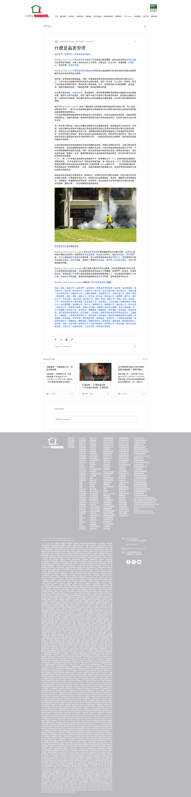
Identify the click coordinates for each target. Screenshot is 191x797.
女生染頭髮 (90, 639)
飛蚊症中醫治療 (102, 750)
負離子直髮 (63, 621)
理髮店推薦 (45, 611)
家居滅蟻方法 (54, 601)
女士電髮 (72, 619)
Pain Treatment (49, 790)
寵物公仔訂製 (76, 716)
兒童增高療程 (106, 756)
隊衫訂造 (59, 698)
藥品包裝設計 (65, 648)
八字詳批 (97, 571)
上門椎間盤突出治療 (48, 782)
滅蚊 (90, 589)
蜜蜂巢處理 (99, 597)
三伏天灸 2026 (73, 748)
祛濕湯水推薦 (101, 748)
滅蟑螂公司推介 (71, 597)
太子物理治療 (102, 766)
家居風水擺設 (94, 559)
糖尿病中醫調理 (83, 746)
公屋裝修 (82, 495)
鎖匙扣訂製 (105, 710)
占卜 (46, 577)
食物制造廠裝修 (139, 453)
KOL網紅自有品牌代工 (57, 670)
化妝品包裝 (52, 555)
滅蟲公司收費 (57, 589)
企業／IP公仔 (81, 720)
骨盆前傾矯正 (53, 724)
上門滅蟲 (70, 609)
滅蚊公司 (101, 589)
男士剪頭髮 (96, 617)
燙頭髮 (73, 621)
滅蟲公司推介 (93, 587)
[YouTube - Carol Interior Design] (139, 562)
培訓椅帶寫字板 (99, 547)
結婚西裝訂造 (50, 680)
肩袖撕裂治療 (69, 732)
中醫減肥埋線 (93, 746)
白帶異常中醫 (87, 760)
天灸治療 (78, 742)
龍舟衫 (91, 676)
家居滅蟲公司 (97, 599)
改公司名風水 (55, 575)
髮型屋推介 (61, 611)
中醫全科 (60, 736)
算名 (76, 571)
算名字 (81, 571)
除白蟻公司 (49, 595)
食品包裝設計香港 (102, 646)
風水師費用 (98, 565)
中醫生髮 (103, 700)
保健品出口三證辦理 (78, 660)
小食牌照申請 (124, 515)
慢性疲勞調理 (96, 744)
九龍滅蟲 (80, 646)
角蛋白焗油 (62, 623)
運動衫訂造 (72, 690)
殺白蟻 (94, 595)
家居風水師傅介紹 (70, 567)
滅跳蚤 (97, 641)
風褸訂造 (87, 670)
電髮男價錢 (49, 639)
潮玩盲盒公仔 (106, 718)
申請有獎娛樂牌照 (140, 495)
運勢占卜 (52, 577)
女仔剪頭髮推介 (49, 619)
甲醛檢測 (78, 643)
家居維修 (82, 502)
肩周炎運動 (108, 772)
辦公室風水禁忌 (98, 561)
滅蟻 (62, 589)
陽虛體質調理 (90, 776)
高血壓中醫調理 (73, 746)
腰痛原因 (63, 772)
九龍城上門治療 (55, 788)
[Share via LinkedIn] (66, 340)
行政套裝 (92, 672)
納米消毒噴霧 (78, 609)
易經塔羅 (69, 583)
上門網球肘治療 (72, 782)
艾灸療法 (84, 742)
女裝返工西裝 (99, 684)
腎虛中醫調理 (94, 736)
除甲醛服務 (48, 607)
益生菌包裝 (106, 656)
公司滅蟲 (70, 603)
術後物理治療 (72, 730)
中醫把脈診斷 (58, 748)
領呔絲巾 (80, 672)
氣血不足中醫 (58, 766)
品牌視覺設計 (63, 658)
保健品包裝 (101, 555)
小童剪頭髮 (45, 625)
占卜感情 (65, 577)
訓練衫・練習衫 (68, 700)
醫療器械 (76, 543)
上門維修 (82, 500)
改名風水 (103, 573)
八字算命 (70, 571)
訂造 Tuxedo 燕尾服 (49, 682)
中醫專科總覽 (53, 734)
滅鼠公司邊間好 (48, 591)
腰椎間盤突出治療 (100, 722)
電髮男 (60, 631)
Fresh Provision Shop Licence (144, 513)
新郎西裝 (57, 680)
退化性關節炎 (71, 758)
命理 (104, 557)
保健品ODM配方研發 (88, 658)
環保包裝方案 (61, 656)
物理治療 (82, 543)
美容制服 (96, 674)
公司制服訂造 (81, 690)
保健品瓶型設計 (62, 650)
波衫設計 (52, 678)
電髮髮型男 (57, 639)
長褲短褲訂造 (90, 690)
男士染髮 (55, 629)
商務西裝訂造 (79, 680)
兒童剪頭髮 (66, 625)
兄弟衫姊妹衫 (85, 678)
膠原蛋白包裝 (98, 656)
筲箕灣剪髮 (68, 615)
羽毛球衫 (80, 676)
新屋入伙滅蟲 (103, 607)
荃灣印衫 (98, 692)
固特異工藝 (87, 688)
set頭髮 (69, 633)
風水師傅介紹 (72, 565)
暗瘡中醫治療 (80, 738)
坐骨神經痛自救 (99, 772)
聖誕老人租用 (59, 714)
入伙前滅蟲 (95, 607)
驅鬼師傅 (72, 579)
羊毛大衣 (98, 682)
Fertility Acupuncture (81, 790)
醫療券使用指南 (102, 782)
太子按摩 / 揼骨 (50, 728)
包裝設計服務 (75, 654)
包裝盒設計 (53, 557)
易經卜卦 (104, 581)
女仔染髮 (97, 639)
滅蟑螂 (56, 597)
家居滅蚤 (61, 601)
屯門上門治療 (92, 784)
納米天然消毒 (54, 645)
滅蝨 (91, 591)
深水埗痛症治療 (56, 770)
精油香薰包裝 (103, 648)
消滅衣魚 (61, 599)
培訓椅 (91, 547)
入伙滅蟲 (57, 609)
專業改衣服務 (46, 686)
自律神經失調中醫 (53, 752)
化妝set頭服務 (52, 633)
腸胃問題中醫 (89, 702)
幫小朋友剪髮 (99, 625)
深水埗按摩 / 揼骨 (71, 728)
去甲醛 (84, 605)
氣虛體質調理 (81, 776)
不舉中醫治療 (77, 736)
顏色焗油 (70, 627)
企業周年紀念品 (68, 712)
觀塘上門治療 (74, 784)
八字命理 (109, 557)
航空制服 (109, 674)
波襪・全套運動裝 (89, 700)
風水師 (58, 565)
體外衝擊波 (54, 730)
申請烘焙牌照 (108, 473)
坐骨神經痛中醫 (90, 704)
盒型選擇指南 (48, 652)
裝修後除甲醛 (93, 643)
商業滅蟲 (64, 603)
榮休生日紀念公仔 (86, 716)
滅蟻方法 (67, 589)
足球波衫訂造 (106, 692)
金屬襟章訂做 (87, 708)
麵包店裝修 (123, 504)
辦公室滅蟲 (77, 603)
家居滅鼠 (107, 601)
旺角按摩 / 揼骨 (60, 728)
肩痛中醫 (82, 704)
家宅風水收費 (65, 569)
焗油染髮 (64, 627)
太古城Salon (97, 613)
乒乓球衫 (101, 676)
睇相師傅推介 (83, 581)
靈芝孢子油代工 (50, 666)
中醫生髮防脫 (82, 756)
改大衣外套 (76, 686)
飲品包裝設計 (84, 648)
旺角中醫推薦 (78, 768)
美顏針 (98, 700)
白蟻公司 (88, 595)
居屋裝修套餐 (124, 456)
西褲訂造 (73, 672)
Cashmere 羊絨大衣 (89, 682)
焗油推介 (69, 623)
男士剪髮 (80, 617)
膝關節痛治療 (50, 722)
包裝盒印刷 (68, 557)
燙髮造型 (106, 631)
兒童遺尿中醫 (48, 742)
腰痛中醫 (61, 704)
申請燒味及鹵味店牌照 (142, 489)
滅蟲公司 (66, 587)
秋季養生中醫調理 (58, 776)
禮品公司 (63, 553)
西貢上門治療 (64, 788)
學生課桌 (91, 551)
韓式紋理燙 (93, 635)
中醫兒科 (87, 706)
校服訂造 (44, 676)
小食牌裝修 (138, 469)
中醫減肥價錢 (102, 746)
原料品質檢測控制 (65, 660)
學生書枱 (85, 551)
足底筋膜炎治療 (75, 722)
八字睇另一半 (88, 569)
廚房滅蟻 (86, 601)
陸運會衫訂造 (97, 698)
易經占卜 (97, 581)
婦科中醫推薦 (84, 766)
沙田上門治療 (65, 784)
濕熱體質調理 (108, 776)
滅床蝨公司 (64, 593)
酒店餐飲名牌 (88, 710)
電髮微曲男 (83, 631)
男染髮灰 (109, 629)
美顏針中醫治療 (88, 764)
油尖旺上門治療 (105, 786)
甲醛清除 (89, 605)
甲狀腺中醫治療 (60, 764)
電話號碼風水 (103, 563)
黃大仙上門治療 (58, 786)
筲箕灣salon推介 (90, 615)
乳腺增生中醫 (72, 762)
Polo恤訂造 (93, 545)
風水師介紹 (106, 565)
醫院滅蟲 (55, 646)
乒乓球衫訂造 (79, 694)
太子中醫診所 (48, 708)
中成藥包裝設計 (55, 648)
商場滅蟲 (107, 645)
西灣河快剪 (106, 615)
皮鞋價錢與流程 (105, 688)
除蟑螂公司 (85, 597)
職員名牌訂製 (71, 710)
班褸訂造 (71, 678)
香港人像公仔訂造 (49, 718)
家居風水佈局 (56, 569)
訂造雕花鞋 (61, 688)
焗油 (56, 623)
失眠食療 (49, 738)
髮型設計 (57, 617)
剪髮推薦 (95, 623)
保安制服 (65, 674)
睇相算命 (52, 581)
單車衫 (86, 676)
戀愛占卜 (74, 585)
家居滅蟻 (46, 601)
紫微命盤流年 (64, 573)
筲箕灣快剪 (99, 615)
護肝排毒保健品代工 (103, 666)
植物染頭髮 (51, 621)
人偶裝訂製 (85, 712)
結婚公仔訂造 (57, 716)
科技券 (69, 545)
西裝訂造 (49, 672)
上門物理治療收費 (83, 782)
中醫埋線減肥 (93, 750)
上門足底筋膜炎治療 (61, 782)
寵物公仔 (55, 720)
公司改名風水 (64, 575)
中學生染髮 (94, 627)
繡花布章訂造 (106, 708)
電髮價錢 (48, 631)
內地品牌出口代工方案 (100, 668)
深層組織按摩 (97, 726)
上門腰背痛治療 (65, 780)
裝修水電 (93, 517)
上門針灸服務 (105, 778)
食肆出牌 (106, 467)
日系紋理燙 (109, 635)
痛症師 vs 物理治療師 (92, 728)
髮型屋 (51, 611)
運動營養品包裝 (93, 648)
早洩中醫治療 (86, 736)
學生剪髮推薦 (108, 625)
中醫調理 (88, 732)
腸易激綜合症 (53, 746)
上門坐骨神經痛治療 (96, 780)
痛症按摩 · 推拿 (75, 726)
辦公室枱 (66, 549)
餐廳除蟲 (98, 603)
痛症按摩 (89, 726)
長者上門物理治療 (65, 778)
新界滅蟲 (86, 646)
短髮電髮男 (90, 631)
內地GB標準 (105, 654)
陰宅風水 (76, 563)
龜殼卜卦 (62, 583)
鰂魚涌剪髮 (64, 613)
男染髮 (44, 629)
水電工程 (93, 513)
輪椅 (87, 543)
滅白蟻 (95, 593)
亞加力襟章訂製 (96, 708)
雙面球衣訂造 (59, 700)
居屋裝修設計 (124, 458)
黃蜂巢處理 (106, 597)
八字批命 (91, 571)
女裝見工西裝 (108, 684)
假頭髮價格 (99, 621)
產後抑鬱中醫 (70, 764)
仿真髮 (88, 621)
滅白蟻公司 (81, 595)
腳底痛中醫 (54, 704)
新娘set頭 (81, 633)
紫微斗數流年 (48, 573)
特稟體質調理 (65, 750)
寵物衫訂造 (93, 678)
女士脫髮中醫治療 (99, 758)
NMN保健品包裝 (89, 656)
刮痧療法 (107, 732)
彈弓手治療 (62, 758)
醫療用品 (64, 543)
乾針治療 (97, 730)
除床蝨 (58, 593)
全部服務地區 (65, 708)
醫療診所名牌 (97, 710)
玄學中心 (45, 559)
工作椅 (86, 547)
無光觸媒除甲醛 (70, 643)
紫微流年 (56, 573)
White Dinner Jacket (71, 682)
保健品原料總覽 (49, 664)
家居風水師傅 (60, 567)
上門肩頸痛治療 (75, 780)
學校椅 (102, 551)
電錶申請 (106, 460)
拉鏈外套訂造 (63, 692)
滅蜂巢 (50, 599)
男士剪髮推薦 (88, 617)
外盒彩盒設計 (81, 650)
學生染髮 (87, 627)
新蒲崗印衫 (91, 692)
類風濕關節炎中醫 (94, 752)
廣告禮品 (82, 553)
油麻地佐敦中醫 (46, 772)
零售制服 (103, 674)
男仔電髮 (70, 631)
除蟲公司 (103, 587)
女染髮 (84, 639)
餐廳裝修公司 (124, 489)
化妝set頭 (59, 633)
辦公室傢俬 (47, 547)
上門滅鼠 (51, 603)
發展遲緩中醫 (61, 740)
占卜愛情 (60, 585)
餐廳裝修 (122, 495)
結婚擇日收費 (98, 579)
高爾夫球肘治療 (58, 726)
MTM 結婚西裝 (59, 684)
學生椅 (97, 551)
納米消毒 (85, 609)
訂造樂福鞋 (108, 686)
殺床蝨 (76, 593)
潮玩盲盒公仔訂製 (47, 716)
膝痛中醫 (68, 704)
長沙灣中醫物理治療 (80, 770)
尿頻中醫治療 (62, 754)
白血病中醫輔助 (92, 740)
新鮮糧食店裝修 (139, 447)
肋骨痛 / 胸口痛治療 (89, 724)
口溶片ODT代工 (94, 662)
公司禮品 (88, 553)
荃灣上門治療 (83, 784)
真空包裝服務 (83, 557)
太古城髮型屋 (89, 613)
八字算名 (80, 575)
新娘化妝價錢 (102, 633)
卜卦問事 (91, 577)
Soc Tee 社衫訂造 (100, 690)
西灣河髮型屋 (99, 611)
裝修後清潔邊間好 (71, 607)
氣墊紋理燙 (68, 637)
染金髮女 (51, 641)
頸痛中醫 (47, 704)
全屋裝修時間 (124, 449)
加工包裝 (46, 557)
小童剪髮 (109, 623)
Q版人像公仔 (70, 718)
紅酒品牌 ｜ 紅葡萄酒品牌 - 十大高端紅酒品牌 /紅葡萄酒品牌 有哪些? (95, 386)
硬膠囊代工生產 (67, 662)
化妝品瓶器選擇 (98, 650)
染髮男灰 (102, 629)
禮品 (52, 553)
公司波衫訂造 (67, 698)
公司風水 (89, 561)
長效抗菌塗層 (63, 645)
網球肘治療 (66, 722)
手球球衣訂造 (62, 694)
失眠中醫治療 (71, 734)
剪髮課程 (106, 621)
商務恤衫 (76, 684)
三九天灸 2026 (82, 748)
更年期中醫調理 (57, 760)
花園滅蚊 (58, 603)
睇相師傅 (74, 581)
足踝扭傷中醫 (46, 706)
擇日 (77, 579)
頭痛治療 (83, 722)
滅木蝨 (107, 591)
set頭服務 (75, 633)
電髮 (43, 631)
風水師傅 (64, 565)
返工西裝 (93, 680)
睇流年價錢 (51, 571)
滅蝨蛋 (95, 591)
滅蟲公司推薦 (84, 587)
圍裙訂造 (106, 670)
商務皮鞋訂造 (79, 688)
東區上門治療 (87, 786)
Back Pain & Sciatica (69, 790)
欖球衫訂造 (102, 694)
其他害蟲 (107, 641)
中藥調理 (65, 748)
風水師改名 (46, 575)
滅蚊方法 (95, 589)
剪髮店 (100, 609)
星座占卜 (61, 579)
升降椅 (107, 547)
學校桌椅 (107, 551)
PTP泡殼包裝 (89, 650)
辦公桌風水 (47, 563)
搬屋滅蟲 (64, 609)
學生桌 (73, 551)
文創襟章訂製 (62, 710)
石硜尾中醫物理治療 (106, 770)
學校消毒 (101, 645)
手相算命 (58, 581)
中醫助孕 (103, 734)
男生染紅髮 (75, 629)
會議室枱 (101, 549)
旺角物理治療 (87, 768)
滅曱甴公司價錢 (48, 597)
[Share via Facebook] (56, 340)
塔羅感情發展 (83, 577)
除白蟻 (107, 593)
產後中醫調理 (80, 758)
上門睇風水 (85, 559)
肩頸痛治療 (95, 720)
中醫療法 (63, 702)
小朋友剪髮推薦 (81, 625)
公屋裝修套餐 (124, 451)
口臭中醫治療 (53, 754)
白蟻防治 (101, 593)
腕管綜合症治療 (53, 758)
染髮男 (110, 627)
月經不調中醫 (48, 760)
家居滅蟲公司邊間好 (86, 599)
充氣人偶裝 (92, 712)
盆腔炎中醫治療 (82, 762)
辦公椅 (74, 547)
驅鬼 (66, 579)
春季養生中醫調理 (106, 774)
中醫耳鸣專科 (69, 744)
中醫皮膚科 (67, 706)
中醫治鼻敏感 (96, 774)
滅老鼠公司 (62, 591)
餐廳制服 (52, 674)
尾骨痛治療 (79, 724)
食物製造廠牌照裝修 (141, 451)
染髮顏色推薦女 (105, 639)
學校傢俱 (61, 547)
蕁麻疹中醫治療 (80, 754)
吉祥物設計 (77, 712)
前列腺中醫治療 (83, 750)
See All (145, 359)
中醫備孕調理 (89, 758)
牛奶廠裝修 (123, 506)
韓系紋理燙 (101, 635)
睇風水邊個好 (76, 559)
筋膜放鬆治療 (106, 726)
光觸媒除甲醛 (60, 643)
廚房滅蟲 (80, 601)
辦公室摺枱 (57, 551)
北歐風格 (93, 471)
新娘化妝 (94, 633)
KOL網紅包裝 (54, 658)
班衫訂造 (65, 678)
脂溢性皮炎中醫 (105, 752)
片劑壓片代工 (76, 662)
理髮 (110, 609)
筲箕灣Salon (60, 615)
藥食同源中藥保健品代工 (63, 666)
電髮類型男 (65, 639)
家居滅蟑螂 (100, 601)
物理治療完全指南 (79, 732)
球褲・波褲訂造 (78, 700)
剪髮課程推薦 (50, 623)
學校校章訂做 (53, 710)
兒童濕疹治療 (97, 756)
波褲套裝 (46, 678)
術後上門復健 (84, 778)
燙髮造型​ (78, 621)
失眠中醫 (69, 702)
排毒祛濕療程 (92, 742)
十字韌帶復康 (60, 732)
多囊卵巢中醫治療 (68, 760)
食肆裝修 (122, 491)
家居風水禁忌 (74, 561)
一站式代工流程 (100, 658)
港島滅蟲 (74, 646)
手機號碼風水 (51, 565)
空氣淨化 (76, 645)
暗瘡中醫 (82, 702)
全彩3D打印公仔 (99, 714)
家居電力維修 (108, 442)
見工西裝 (87, 680)
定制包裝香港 (74, 652)
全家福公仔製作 (97, 716)
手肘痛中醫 (54, 706)
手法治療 (102, 728)
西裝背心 (98, 672)
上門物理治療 (46, 778)
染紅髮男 (68, 629)
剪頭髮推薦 (102, 623)
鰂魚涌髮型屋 (56, 613)
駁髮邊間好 (61, 635)
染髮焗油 (58, 627)
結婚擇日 (82, 579)
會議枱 (96, 549)
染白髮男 (82, 629)
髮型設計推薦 (73, 617)
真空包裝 (75, 557)
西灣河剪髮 (77, 611)
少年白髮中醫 (71, 754)
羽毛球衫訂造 (71, 694)
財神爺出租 (67, 714)
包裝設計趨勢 (70, 656)
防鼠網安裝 (85, 591)
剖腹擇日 (105, 579)
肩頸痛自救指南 (89, 772)
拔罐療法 (101, 732)
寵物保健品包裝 (74, 648)
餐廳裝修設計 (124, 487)
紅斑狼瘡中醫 (89, 738)
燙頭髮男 (79, 635)
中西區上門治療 (68, 786)
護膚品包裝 (59, 555)
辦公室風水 (82, 561)
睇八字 (73, 569)
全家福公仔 (72, 720)
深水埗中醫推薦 (107, 768)
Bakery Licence (108, 471)
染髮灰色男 (95, 629)
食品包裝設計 (84, 555)
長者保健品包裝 (52, 650)
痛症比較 (56, 702)
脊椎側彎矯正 (81, 730)
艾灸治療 (50, 748)
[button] (145, 26)
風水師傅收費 (91, 567)
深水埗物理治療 (46, 770)
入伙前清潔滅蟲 (49, 609)
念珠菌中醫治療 (48, 766)
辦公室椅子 (80, 547)
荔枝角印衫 (83, 692)
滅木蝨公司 (47, 593)
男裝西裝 (61, 672)
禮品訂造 (69, 553)
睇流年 (45, 571)
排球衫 (75, 676)
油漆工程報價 (95, 509)
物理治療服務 (101, 543)
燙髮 (69, 621)
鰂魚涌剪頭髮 (48, 613)
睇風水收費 (47, 569)
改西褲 (58, 686)
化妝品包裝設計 (68, 555)
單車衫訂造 (87, 696)
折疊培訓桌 (84, 549)
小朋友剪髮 (90, 625)
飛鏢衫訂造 (64, 696)
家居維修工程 (108, 447)
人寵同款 (100, 678)
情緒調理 (53, 736)
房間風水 (46, 561)
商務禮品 (95, 553)
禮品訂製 (76, 553)
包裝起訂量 (56, 654)
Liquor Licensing (109, 493)
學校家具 (68, 547)
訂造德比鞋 (100, 686)
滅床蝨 (53, 593)
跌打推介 (106, 742)
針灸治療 (94, 732)
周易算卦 (91, 581)
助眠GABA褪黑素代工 (58, 668)
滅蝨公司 (101, 591)
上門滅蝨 (73, 601)
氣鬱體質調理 (56, 750)
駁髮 (49, 635)
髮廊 (55, 611)
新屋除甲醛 (56, 607)
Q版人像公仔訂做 (77, 714)
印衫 (78, 545)
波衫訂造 (56, 676)
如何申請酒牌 (108, 486)
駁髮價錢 (54, 635)
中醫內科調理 (62, 734)
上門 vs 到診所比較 (54, 784)
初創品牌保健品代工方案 (86, 668)
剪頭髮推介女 (105, 617)
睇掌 (64, 581)
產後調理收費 (67, 766)
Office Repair (94, 502)
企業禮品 (57, 553)
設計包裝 (107, 553)
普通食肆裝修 (124, 493)
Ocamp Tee (78, 678)
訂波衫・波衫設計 (50, 698)
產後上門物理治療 (94, 778)
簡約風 (92, 467)
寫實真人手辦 (79, 718)
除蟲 (99, 587)
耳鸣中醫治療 (60, 744)
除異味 (82, 645)
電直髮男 (76, 631)
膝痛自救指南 (80, 772)
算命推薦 (96, 575)
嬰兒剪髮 (68, 635)
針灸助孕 (55, 738)
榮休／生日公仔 (63, 720)
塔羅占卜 (81, 583)
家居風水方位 (64, 561)
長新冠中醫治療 (105, 744)
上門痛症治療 (55, 778)
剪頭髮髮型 (64, 617)
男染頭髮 (49, 629)
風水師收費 (90, 565)
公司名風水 (72, 575)
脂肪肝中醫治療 (74, 752)
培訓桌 (78, 549)
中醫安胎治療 (63, 762)
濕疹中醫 (75, 702)
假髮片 (93, 621)
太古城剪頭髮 (81, 613)
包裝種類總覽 (56, 652)
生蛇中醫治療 (84, 752)
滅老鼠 (56, 591)
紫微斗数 (104, 571)
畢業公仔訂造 (67, 716)
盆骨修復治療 (73, 756)
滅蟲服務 (56, 587)
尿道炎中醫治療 (49, 764)
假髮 (83, 621)
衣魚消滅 (55, 599)
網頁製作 (63, 545)
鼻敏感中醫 (97, 702)
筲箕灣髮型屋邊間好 (78, 615)
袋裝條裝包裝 (72, 650)
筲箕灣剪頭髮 (52, 615)
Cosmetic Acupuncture (94, 790)
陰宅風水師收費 (93, 563)
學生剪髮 (44, 627)
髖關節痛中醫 (108, 704)
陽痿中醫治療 (103, 736)
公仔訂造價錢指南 (60, 718)
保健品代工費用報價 (104, 660)
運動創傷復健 (63, 730)
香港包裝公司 (98, 557)
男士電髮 (57, 619)
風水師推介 (51, 567)
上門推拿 (47, 780)
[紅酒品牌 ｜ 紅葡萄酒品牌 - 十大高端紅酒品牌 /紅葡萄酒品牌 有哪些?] (96, 372)
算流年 (58, 571)
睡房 (80, 524)
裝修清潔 (62, 607)
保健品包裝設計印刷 (53, 660)
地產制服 (90, 674)
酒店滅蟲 (61, 646)
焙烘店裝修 (123, 502)
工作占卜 (101, 577)
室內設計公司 (124, 442)
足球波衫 (63, 676)
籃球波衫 (69, 676)
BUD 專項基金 (102, 545)
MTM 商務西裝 (49, 684)
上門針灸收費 (93, 782)
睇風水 (69, 559)
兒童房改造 (94, 458)
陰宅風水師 (83, 563)
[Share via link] (72, 340)
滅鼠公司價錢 (71, 591)
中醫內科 (60, 706)
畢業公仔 (49, 720)
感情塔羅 (105, 585)
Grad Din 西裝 (101, 680)
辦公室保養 (94, 500)
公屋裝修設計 (124, 453)
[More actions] (135, 41)
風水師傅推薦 (81, 565)
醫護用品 (57, 543)
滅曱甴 (105, 595)
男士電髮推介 (65, 619)
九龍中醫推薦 (56, 772)
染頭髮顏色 (106, 619)
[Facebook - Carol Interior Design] (128, 562)
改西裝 (53, 686)
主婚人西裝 (71, 680)
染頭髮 (82, 619)
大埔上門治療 (49, 786)
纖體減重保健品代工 (78, 666)
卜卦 (96, 577)
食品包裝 (76, 555)
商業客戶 (68, 646)
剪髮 (90, 609)
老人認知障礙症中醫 (81, 740)
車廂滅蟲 (61, 605)
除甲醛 (72, 605)
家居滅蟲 (76, 599)
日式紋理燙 (46, 637)
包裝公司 (90, 557)
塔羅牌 (75, 583)
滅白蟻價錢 (74, 595)
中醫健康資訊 (101, 706)
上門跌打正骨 (55, 780)
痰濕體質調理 (99, 776)
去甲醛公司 (96, 605)
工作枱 (91, 549)
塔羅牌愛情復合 (97, 585)
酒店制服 (59, 674)
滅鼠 (106, 589)
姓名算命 (78, 573)
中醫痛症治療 (49, 702)
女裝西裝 (55, 672)
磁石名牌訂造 (79, 710)
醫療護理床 (93, 543)
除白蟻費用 (57, 595)
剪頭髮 (95, 609)
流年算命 (109, 569)
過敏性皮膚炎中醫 (99, 738)
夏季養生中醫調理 (47, 776)
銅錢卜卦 (49, 583)
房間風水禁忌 (55, 561)
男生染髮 (62, 629)
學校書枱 (78, 551)
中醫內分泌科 (64, 742)
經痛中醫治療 (89, 734)
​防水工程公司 (139, 438)
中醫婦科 (74, 706)
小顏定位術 (47, 756)
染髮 (77, 619)
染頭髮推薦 (88, 619)
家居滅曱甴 (93, 601)
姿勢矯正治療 (90, 730)
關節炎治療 (49, 726)
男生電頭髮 (82, 637)
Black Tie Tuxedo (60, 682)
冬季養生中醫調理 (70, 776)
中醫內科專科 (68, 736)
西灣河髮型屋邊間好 (88, 611)
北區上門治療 (73, 788)
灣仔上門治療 (78, 786)
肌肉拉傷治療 (71, 724)
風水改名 (109, 573)
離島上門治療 (82, 788)
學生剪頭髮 (51, 627)
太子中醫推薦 (93, 766)
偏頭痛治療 (90, 722)
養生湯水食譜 (92, 748)
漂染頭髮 (100, 619)
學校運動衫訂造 (87, 698)
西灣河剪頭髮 (70, 611)
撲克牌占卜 (54, 579)
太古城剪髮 (105, 613)
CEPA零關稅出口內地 (91, 660)
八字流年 (96, 569)
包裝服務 (101, 553)
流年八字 (103, 569)
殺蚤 (85, 593)
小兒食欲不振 (70, 740)
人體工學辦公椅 (58, 549)
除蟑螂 (79, 597)
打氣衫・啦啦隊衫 (49, 700)
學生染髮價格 (103, 627)
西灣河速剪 (51, 617)
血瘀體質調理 (48, 750)
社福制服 (50, 676)
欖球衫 (96, 676)
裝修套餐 (93, 528)
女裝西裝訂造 (90, 684)
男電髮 (65, 631)
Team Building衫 (76, 698)
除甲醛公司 (78, 605)
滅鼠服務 (78, 591)
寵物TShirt (107, 678)
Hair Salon (105, 609)
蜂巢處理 (92, 597)
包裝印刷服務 (92, 652)
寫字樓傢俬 (54, 547)
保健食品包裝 (93, 555)
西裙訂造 (86, 672)
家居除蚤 (67, 601)
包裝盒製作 (60, 557)
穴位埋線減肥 (55, 756)
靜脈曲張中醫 (102, 740)
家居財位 (101, 559)
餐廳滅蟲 (92, 603)
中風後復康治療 (105, 730)
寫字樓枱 (72, 549)
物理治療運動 (55, 545)
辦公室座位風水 (56, 563)
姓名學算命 (95, 573)
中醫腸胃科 (47, 736)
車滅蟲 (67, 605)
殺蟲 (108, 587)
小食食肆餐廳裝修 (140, 471)
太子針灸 (47, 768)
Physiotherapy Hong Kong (94, 788)
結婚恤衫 (82, 684)
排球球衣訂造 (53, 694)
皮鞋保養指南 (96, 688)
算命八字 (64, 571)
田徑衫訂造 (80, 696)
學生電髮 (54, 631)
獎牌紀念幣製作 (58, 712)
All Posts (47, 26)
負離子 (57, 621)
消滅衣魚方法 (69, 599)
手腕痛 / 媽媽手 (60, 774)
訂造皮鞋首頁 (85, 686)
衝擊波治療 (47, 730)
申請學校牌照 (108, 480)
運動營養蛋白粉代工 (72, 668)
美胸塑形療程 (64, 756)
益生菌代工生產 (84, 664)
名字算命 (72, 573)
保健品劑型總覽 (56, 662)
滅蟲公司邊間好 (74, 587)
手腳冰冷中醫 (102, 762)
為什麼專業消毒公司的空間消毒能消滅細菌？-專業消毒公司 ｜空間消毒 (131, 368)
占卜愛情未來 (74, 577)
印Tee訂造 (52, 690)
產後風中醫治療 (92, 762)
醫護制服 (46, 674)
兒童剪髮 (59, 625)
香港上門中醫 (56, 708)
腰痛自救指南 (71, 772)
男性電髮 (75, 637)
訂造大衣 (80, 682)
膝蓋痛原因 (45, 774)
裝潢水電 (93, 520)
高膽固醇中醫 (90, 754)
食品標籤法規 (97, 654)
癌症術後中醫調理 (100, 754)
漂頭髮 (94, 619)
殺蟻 (78, 589)
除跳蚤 (81, 593)
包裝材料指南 (52, 656)
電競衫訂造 (95, 694)
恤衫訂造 (94, 670)
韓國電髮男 (105, 637)
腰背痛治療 (102, 720)
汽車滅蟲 (55, 605)
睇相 (111, 579)
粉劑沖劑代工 (85, 662)
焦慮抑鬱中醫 (87, 744)
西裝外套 (67, 672)
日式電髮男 (90, 637)
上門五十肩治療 (107, 780)
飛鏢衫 (107, 676)
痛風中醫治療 (51, 744)
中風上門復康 (75, 778)
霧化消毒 (46, 645)
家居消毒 (70, 645)
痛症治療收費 (81, 728)
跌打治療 (99, 742)
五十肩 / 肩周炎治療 (101, 724)
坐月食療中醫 (79, 764)
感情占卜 (58, 577)
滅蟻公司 (74, 589)
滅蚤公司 (90, 593)
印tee (82, 545)
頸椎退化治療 (80, 774)
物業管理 (49, 646)
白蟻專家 (99, 595)
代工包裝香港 (65, 652)
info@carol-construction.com (136, 548)
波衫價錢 (58, 678)
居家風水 (62, 559)
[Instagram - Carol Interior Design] (134, 562)
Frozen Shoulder (58, 790)
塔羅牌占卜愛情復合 (85, 585)
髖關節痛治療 (62, 724)
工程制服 (71, 674)
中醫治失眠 (88, 774)
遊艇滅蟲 (49, 605)
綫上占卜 (104, 583)
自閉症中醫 (53, 740)
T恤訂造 (68, 670)
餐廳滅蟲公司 (106, 603)
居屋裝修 (82, 498)
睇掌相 (69, 581)
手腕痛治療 (58, 722)
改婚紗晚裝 (69, 686)
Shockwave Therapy (58, 792)
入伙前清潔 (81, 607)
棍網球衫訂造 (57, 696)
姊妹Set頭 (88, 633)
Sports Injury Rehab (69, 792)
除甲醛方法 (104, 605)
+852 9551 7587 (131, 538)
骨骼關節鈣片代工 (90, 666)
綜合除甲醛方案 (102, 643)
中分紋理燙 (61, 637)
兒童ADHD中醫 (64, 752)
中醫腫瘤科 (56, 742)
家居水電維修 (108, 440)
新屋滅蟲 (88, 607)
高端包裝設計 (78, 656)
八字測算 (103, 575)
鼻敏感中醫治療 (62, 746)
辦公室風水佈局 (67, 563)
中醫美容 (93, 706)
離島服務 (93, 646)
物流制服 (77, 674)
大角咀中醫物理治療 (93, 770)
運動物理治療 (46, 545)
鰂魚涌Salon (72, 613)
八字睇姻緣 (79, 569)
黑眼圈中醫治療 (98, 764)
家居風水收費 (81, 567)
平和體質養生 (74, 750)
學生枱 (63, 551)
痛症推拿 (83, 726)
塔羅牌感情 (48, 587)
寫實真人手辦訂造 (88, 714)
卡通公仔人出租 (49, 714)
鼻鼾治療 (89, 756)
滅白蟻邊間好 (66, 595)
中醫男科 (80, 706)
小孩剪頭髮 (52, 625)
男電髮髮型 (72, 639)
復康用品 (70, 543)
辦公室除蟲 (85, 603)
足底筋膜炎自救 (70, 774)
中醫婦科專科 (63, 738)
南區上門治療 (96, 786)
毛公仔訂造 (108, 714)
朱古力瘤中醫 (96, 760)
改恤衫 (63, 686)
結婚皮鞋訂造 (70, 688)
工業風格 (93, 476)
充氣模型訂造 (101, 712)
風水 (50, 559)
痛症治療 (88, 720)
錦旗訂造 (50, 712)
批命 (85, 571)
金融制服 (84, 674)
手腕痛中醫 (99, 704)
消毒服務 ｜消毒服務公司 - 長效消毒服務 (59, 368)
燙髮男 (73, 635)
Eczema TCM (104, 790)
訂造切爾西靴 (53, 688)
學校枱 (68, 551)
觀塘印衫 (70, 692)
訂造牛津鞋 (93, 686)
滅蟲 (61, 587)
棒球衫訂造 (87, 694)
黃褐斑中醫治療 (53, 762)
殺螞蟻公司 (84, 589)
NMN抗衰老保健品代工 (62, 664)
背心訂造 (100, 670)
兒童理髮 (73, 625)
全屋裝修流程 (95, 526)
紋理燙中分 (53, 637)
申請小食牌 (123, 513)
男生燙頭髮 (86, 635)
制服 (74, 545)
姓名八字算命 (87, 573)
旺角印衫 (77, 692)
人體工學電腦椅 (48, 549)
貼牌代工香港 (101, 652)
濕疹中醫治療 (71, 738)
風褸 (86, 545)
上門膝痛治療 (85, 780)
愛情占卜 (53, 585)
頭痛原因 (52, 774)
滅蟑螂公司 (62, 597)
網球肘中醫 (75, 704)
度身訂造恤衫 (69, 684)
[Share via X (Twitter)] (61, 340)
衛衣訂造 (81, 670)
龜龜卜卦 (56, 583)
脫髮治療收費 (75, 766)
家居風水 (56, 559)
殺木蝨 (71, 593)
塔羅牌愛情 (67, 585)
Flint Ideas (50, 543)
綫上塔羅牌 (97, 583)
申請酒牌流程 (108, 500)
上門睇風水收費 (101, 567)
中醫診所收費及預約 (76, 708)
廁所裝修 (93, 453)
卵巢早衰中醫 (105, 760)
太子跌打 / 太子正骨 (57, 768)
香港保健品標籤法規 (85, 654)
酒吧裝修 (122, 500)
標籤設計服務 (83, 652)
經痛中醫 (104, 702)
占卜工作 (108, 577)
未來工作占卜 (45, 579)
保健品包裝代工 (65, 654)
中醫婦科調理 (80, 734)
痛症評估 (67, 726)
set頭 (64, 633)
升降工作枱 (49, 551)
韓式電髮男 (98, 637)
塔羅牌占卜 (89, 583)
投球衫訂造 (48, 696)
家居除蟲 (104, 599)
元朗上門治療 (101, 784)
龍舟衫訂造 (72, 696)
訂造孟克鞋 (45, 688)
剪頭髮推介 (88, 623)
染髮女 (79, 639)
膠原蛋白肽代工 (74, 664)
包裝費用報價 (48, 654)
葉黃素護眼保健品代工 (96, 664)
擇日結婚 (89, 579)
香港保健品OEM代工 (74, 658)
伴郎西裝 (64, 680)
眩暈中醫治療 (78, 744)
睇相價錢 (45, 581)
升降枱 (107, 549)
